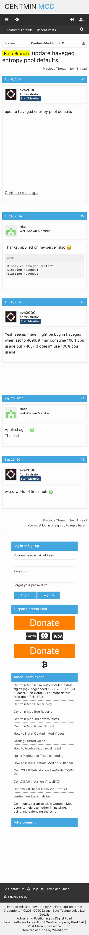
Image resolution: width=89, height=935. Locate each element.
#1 (82, 79)
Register (48, 595)
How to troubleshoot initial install (37, 748)
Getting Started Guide (29, 741)
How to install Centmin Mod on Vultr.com (43, 763)
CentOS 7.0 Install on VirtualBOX (37, 781)
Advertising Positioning (33, 918)
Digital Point (63, 918)
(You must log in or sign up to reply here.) (56, 525)
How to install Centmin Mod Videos (39, 733)
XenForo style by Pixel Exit (65, 922)
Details (45, 914)
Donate (44, 623)
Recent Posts (46, 30)
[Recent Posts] (17, 19)
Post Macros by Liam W (44, 926)
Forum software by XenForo (24, 922)
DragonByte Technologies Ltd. (64, 910)
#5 (82, 459)
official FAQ (35, 697)
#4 (82, 398)
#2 (82, 216)
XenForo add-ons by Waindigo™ (44, 930)
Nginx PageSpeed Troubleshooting (38, 755)
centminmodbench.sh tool (32, 796)
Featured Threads (19, 30)
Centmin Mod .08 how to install (36, 719)
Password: (21, 571)
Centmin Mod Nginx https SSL (35, 726)
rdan (23, 226)
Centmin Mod (23, 685)
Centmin (30, 6)
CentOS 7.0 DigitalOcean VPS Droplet (40, 789)
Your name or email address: (34, 555)
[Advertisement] (39, 153)
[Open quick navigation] (83, 43)
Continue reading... (21, 192)
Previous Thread (54, 68)
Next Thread (78, 68)
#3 (82, 302)
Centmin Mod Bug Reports (33, 711)
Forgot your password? (30, 585)
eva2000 (28, 90)
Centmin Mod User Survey (33, 704)
